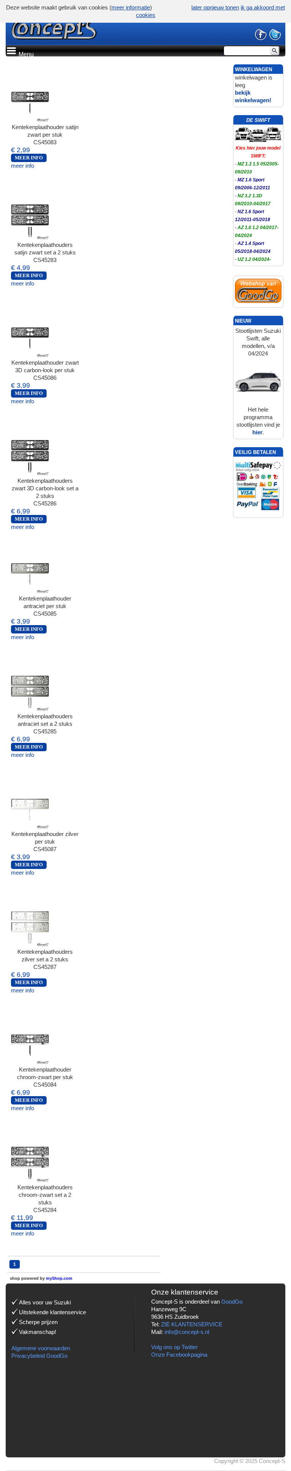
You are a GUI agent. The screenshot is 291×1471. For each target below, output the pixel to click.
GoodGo (231, 1301)
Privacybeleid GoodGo (39, 1355)
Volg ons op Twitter (174, 1347)
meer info (22, 165)
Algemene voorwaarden (40, 1348)
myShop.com (59, 1278)
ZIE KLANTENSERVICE (191, 1324)
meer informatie (130, 7)
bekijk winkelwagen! (253, 96)
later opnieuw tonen (215, 7)
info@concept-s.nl (186, 1332)
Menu (25, 54)
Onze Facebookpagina (179, 1354)
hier (257, 432)
